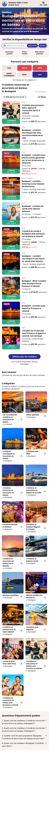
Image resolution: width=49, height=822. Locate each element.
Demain (42, 46)
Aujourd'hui (32, 46)
